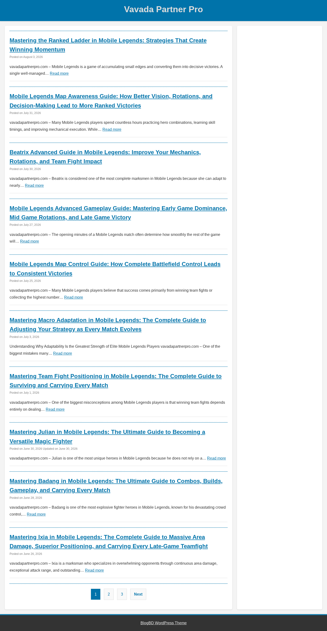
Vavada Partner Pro (163, 9)
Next (138, 594)
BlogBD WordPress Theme (164, 623)
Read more (59, 73)
